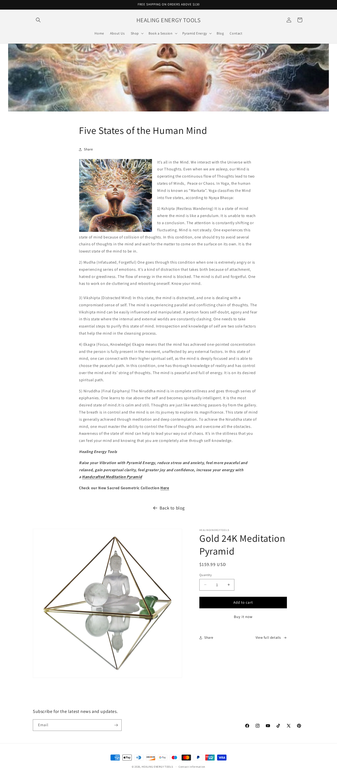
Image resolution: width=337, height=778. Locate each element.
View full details (268, 637)
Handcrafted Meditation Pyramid (112, 476)
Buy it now (243, 616)
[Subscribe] (116, 725)
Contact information (192, 766)
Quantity (205, 575)
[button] (38, 20)
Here (164, 487)
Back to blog (172, 508)
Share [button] (88, 149)
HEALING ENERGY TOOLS (157, 766)
